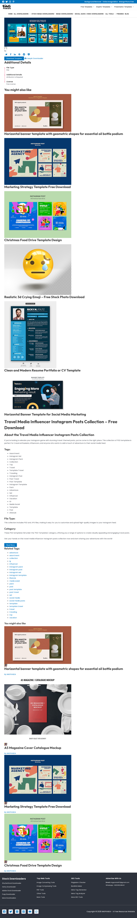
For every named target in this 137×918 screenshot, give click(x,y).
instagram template (18, 575)
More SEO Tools (77, 897)
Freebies (120, 14)
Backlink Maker (76, 886)
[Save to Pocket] (29, 54)
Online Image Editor (110, 2)
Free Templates (86, 7)
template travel (16, 606)
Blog (127, 14)
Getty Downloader (9, 887)
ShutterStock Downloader (11, 883)
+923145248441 (119, 885)
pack (11, 584)
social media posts (17, 601)
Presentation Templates (123, 7)
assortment (14, 555)
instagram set (15, 572)
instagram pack (16, 567)
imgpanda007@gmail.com (120, 882)
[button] (93, 7)
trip (10, 615)
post (11, 586)
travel (11, 609)
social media (14, 598)
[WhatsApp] (36, 911)
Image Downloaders (64, 14)
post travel (14, 592)
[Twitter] (7, 2)
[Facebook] (3, 2)
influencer (13, 564)
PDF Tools (40, 890)
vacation (13, 617)
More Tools (41, 897)
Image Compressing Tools (46, 886)
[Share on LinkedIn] (15, 54)
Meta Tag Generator (78, 890)
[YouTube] (30, 911)
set (10, 595)
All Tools (109, 14)
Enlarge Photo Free (126, 2)
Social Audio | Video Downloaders (89, 14)
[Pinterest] (13, 2)
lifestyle (12, 578)
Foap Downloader (8, 894)
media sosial (14, 581)
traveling (13, 612)
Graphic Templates (103, 7)
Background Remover (93, 2)
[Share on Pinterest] (19, 54)
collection (13, 558)
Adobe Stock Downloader (11, 891)
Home (10, 14)
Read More (10, 545)
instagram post (15, 569)
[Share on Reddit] (24, 54)
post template (15, 589)
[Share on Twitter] (6, 54)
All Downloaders (21, 14)
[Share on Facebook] (10, 54)
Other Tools (41, 893)
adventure (13, 552)
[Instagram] (10, 2)
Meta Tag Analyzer (78, 893)
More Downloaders (9, 898)
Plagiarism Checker (78, 882)
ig (10, 561)
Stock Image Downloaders (43, 14)
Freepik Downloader (34, 58)
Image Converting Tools (46, 882)
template (13, 603)
